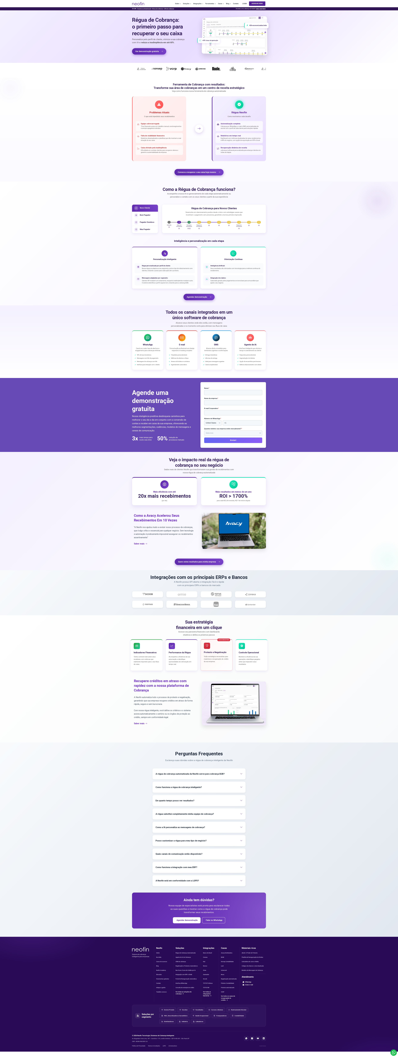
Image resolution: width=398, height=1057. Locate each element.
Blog (227, 3)
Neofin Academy (161, 970)
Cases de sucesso (161, 961)
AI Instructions (173, 1046)
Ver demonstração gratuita (147, 51)
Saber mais (139, 544)
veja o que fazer (261, 8)
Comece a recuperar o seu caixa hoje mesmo (197, 172)
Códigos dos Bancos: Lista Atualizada (253, 966)
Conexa (205, 957)
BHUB (222, 957)
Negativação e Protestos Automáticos (187, 966)
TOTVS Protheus (208, 983)
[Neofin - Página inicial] (140, 949)
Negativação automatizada (229, 979)
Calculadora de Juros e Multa (250, 961)
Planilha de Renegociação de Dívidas (252, 957)
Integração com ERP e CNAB (184, 974)
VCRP (222, 992)
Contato (236, 3)
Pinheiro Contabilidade (227, 983)
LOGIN (244, 3)
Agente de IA (250, 344)
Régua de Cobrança (157, 8)
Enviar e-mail (249, 985)
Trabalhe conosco (161, 992)
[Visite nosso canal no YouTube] (258, 1038)
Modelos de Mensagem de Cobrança (252, 970)
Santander (206, 974)
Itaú (204, 961)
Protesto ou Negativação (144, 8)
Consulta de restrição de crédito (185, 987)
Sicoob (205, 979)
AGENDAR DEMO (257, 3)
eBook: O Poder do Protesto (250, 953)
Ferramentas (209, 3)
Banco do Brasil (207, 953)
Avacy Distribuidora (226, 953)
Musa (222, 974)
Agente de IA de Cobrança (183, 957)
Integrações (197, 3)
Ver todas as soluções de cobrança (184, 993)
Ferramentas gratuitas (162, 979)
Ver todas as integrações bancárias (207, 994)
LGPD (164, 1046)
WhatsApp (248, 982)
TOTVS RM (206, 987)
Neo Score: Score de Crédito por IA (186, 970)
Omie (204, 970)
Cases (220, 3)
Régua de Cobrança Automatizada (186, 953)
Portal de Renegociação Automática (186, 979)
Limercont (224, 970)
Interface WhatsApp (181, 983)
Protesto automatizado (227, 987)
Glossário (159, 974)
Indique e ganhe (160, 987)
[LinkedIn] (263, 1038)
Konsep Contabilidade (227, 961)
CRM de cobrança (169, 8)
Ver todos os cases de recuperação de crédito (228, 998)
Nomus (205, 966)
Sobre (177, 3)
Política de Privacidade (138, 1046)
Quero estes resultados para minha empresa (197, 562)
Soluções (186, 3)
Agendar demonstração (197, 297)
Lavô (222, 966)
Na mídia (158, 957)
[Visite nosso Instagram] (252, 1038)
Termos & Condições (154, 1046)
